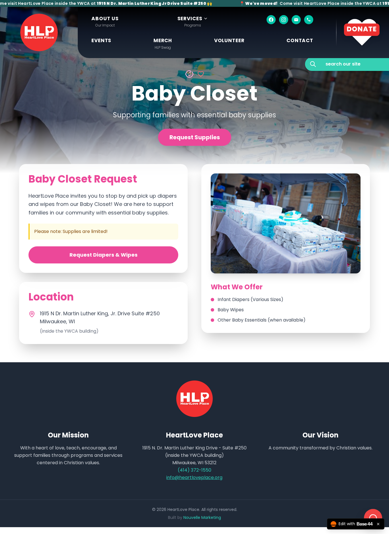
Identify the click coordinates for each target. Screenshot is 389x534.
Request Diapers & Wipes (103, 254)
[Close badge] (378, 524)
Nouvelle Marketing (202, 517)
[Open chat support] (373, 518)
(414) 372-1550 (194, 470)
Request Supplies (194, 137)
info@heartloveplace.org (194, 477)
